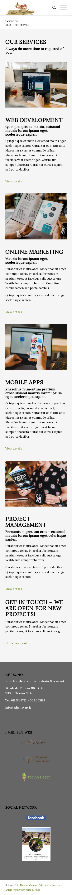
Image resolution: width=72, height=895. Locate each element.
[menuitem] (52, 7)
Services (11, 21)
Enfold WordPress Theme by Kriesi (22, 889)
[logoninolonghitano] (29, 7)
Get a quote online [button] (18, 643)
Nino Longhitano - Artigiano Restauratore (41, 885)
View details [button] (13, 181)
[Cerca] (52, 7)
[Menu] (61, 7)
